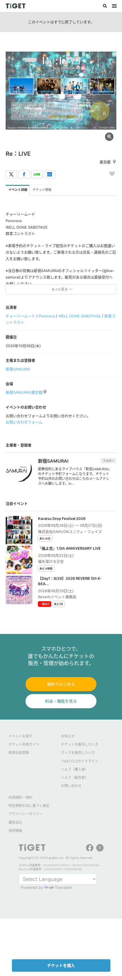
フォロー (108, 460)
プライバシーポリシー (26, 814)
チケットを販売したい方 (79, 744)
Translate (63, 887)
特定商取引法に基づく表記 (29, 806)
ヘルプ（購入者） (74, 769)
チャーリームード (20, 316)
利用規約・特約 (20, 797)
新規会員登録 (19, 753)
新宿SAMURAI (18, 369)
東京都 (105, 162)
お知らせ (68, 736)
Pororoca (47, 316)
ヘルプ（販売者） (74, 777)
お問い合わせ (71, 786)
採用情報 (15, 831)
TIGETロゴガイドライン (79, 761)
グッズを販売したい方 (78, 753)
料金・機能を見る (61, 701)
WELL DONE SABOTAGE (79, 316)
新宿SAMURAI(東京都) (25, 392)
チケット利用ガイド (24, 744)
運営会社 (15, 822)
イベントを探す (20, 736)
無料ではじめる (61, 684)
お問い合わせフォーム (24, 422)
